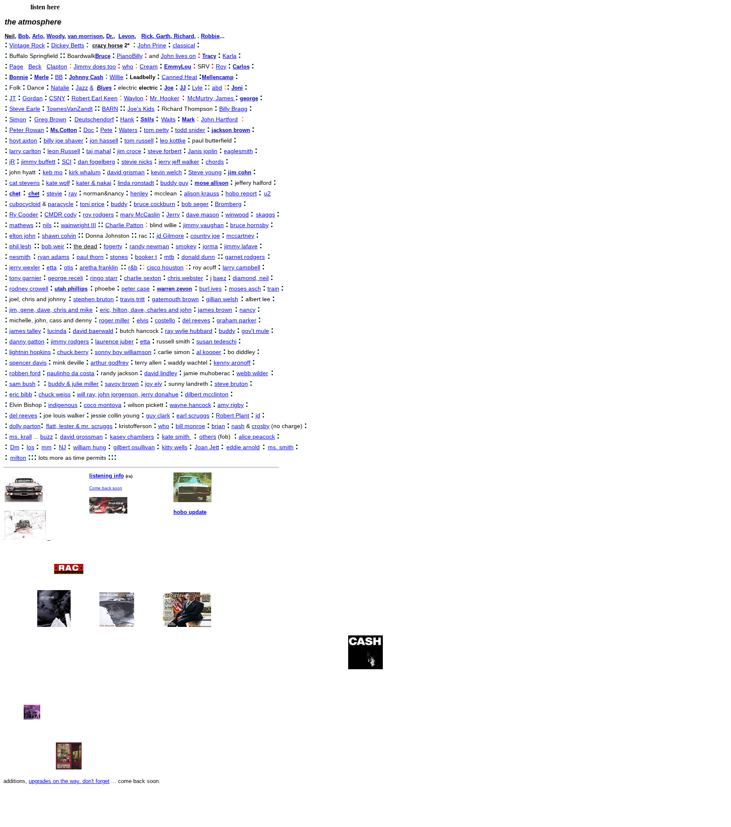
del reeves (196, 320)
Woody (55, 36)
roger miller (114, 320)
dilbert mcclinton (206, 394)
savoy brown (122, 383)
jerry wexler (24, 267)
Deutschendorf (94, 119)
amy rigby (230, 404)
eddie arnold (243, 447)
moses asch (245, 288)
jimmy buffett (38, 161)
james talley (25, 330)
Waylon (133, 98)
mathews (21, 225)
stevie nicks (136, 161)
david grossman (81, 436)
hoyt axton (23, 140)
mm (46, 447)
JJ (183, 88)
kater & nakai (93, 182)
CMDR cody (60, 214)
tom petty (156, 129)
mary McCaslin (140, 214)
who (127, 66)
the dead (85, 246)
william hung (89, 447)
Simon (17, 119)
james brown (215, 309)
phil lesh (20, 246)
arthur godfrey (110, 362)
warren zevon (174, 289)
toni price (92, 204)
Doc (88, 129)
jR (12, 161)
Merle (41, 77)
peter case (135, 288)
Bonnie (18, 77)
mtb (169, 256)
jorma (210, 246)
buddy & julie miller (73, 383)
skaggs (265, 214)
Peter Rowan (26, 129)
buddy (119, 204)
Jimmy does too (95, 66)
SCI (66, 161)
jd (258, 415)
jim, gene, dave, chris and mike (51, 309)
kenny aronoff (232, 362)
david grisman (126, 172)
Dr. (109, 36)
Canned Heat (179, 77)
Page (16, 66)
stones (119, 256)
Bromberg (228, 204)
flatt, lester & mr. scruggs (79, 426)
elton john (22, 235)
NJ (62, 447)
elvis (142, 320)
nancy (247, 309)
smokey (186, 246)
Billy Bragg (233, 108)
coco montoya (102, 404)
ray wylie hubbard (188, 330)
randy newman (149, 246)
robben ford (25, 373)
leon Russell (63, 151)
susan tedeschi (216, 341)
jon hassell (104, 140)
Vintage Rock (27, 45)
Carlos (241, 66)
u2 (267, 193)
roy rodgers (98, 214)
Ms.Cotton (63, 130)
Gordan (32, 98)
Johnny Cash (86, 77)
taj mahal (98, 151)
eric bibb (20, 394)
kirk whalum (85, 172)
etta (52, 267)
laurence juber (114, 341)
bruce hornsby (249, 225)
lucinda (56, 330)
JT (12, 98)
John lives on (178, 55)
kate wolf (58, 182)
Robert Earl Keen (94, 98)
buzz (46, 436)
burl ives (210, 288)
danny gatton (26, 341)
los (30, 447)
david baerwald (93, 330)
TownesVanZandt (70, 108)
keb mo (53, 172)
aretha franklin (99, 267)
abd (217, 87)
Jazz (82, 87)
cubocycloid (25, 204)
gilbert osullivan (134, 447)
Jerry (173, 214)
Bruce (102, 56)
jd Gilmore (170, 235)
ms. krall (20, 436)
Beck (34, 66)
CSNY (57, 98)
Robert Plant (232, 415)
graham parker (236, 320)
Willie (117, 77)
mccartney (240, 235)
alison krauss (201, 193)
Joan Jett (207, 447)
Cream (149, 66)
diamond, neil (251, 278)
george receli (65, 278)
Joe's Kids (140, 108)
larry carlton (25, 151)
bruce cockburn (154, 204)
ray (73, 193)
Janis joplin (202, 151)
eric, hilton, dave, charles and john (146, 309)
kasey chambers (132, 436)
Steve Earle (24, 108)
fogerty (113, 246)
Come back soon (105, 488)
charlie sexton (142, 278)
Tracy (209, 56)
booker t (146, 256)
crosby (260, 426)
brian (218, 426)
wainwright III (78, 225)
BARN (110, 108)
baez (219, 278)
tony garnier (25, 278)
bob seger (195, 204)
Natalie (60, 87)
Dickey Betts (67, 45)
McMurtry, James (211, 98)
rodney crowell (28, 288)
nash (238, 426)
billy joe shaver (63, 140)
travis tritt (132, 299)
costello (165, 320)
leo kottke (173, 140)
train (273, 288)
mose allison (211, 183)
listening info (106, 476)
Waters (128, 129)
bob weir (52, 246)
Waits (168, 119)
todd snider (190, 129)
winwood (237, 214)
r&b (132, 267)
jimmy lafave (241, 246)
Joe (168, 88)
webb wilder (252, 373)
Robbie (210, 36)
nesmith (19, 256)
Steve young (205, 172)
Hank (127, 119)
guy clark (158, 415)
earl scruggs (192, 415)
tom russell (139, 140)
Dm (14, 447)
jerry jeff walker (179, 161)
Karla (229, 55)
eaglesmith (238, 151)
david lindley (160, 373)
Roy (221, 66)
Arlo (37, 36)
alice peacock (257, 436)
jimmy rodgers (70, 341)
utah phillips (71, 289)
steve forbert (164, 151)
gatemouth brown (175, 299)
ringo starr (104, 278)
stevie (54, 193)
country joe (205, 235)
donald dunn (198, 256)
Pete (106, 129)
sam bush (22, 383)
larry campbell (241, 267)
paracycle (61, 204)
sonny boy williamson (123, 352)
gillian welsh (222, 299)
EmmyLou (177, 66)
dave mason (202, 214)
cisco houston (165, 267)
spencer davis (28, 362)
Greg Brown (50, 119)
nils (47, 225)
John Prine (151, 45)
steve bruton (231, 383)
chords (215, 161)
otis (68, 267)
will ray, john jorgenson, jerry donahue (128, 394)
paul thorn (90, 256)
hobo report (241, 193)
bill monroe (190, 426)
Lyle (197, 87)
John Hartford (219, 119)
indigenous (62, 404)
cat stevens (24, 182)
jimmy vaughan (203, 225)
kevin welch (166, 172)
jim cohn (239, 172)
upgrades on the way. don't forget (69, 781)
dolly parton (25, 426)
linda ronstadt (136, 182)
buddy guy (174, 182)
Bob (23, 36)
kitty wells (174, 447)
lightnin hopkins (30, 352)
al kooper (208, 352)
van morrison (85, 36)
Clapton (57, 66)
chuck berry (72, 352)
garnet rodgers (245, 256)
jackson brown (231, 130)
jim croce (129, 151)
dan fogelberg (96, 161)
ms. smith (281, 447)
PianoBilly (130, 55)
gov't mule (255, 330)
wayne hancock (190, 404)
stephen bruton (93, 299)
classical (184, 45)
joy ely (153, 383)
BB (59, 77)
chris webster (185, 278)
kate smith (176, 436)
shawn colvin (59, 235)
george (249, 98)
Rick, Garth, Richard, (168, 36)
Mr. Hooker (164, 98)
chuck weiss (54, 394)
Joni (237, 88)
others (207, 436)
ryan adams (53, 256)
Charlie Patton (124, 225)
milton (18, 457)
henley (139, 193)
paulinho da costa (70, 373)
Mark (188, 119)
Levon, (127, 36)
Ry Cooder (23, 214)
